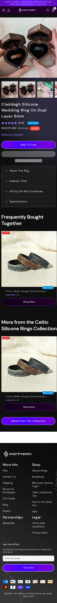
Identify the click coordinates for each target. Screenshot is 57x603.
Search (7, 511)
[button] (28, 154)
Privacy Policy (40, 532)
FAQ (5, 470)
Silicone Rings (40, 470)
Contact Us (9, 476)
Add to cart (28, 144)
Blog (5, 504)
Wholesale (9, 523)
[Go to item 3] (45, 89)
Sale (34, 511)
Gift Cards (9, 498)
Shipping (8, 482)
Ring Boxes (38, 476)
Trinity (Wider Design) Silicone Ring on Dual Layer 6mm (27, 291)
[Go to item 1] (9, 89)
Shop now (29, 301)
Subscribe (28, 567)
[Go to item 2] (27, 89)
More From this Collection (28, 421)
